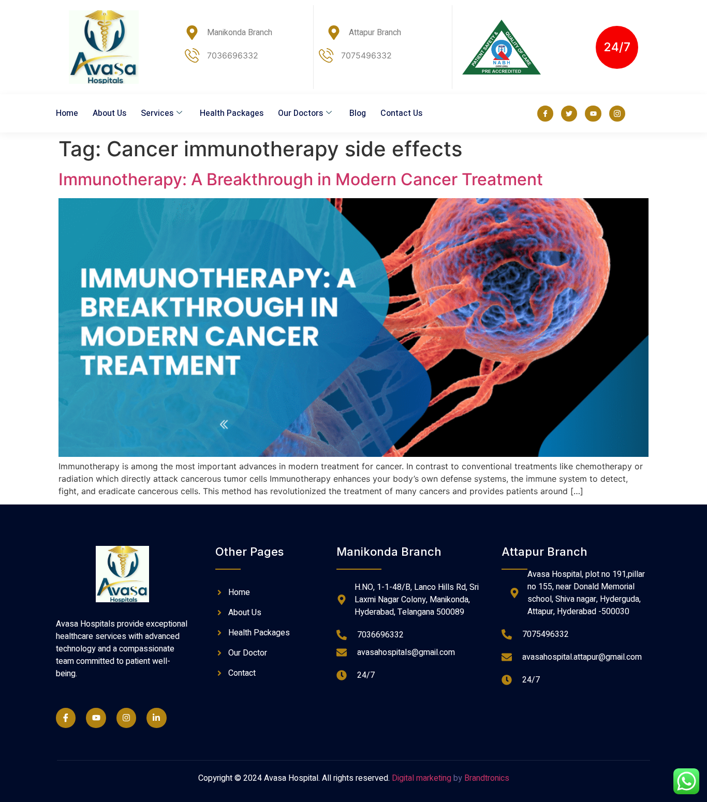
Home (67, 113)
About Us (109, 113)
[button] (617, 47)
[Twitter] (569, 114)
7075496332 (366, 55)
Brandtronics (486, 778)
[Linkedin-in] (156, 717)
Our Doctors (300, 113)
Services (157, 113)
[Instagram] (126, 717)
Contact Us (401, 113)
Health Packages (231, 113)
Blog (357, 113)
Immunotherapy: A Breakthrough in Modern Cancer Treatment (300, 179)
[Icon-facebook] (545, 114)
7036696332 (232, 55)
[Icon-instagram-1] (617, 114)
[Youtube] (593, 114)
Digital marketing (421, 778)
